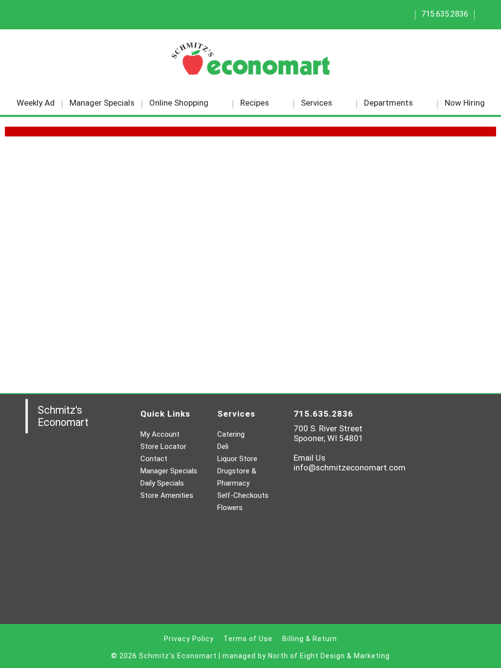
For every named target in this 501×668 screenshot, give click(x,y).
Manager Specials (168, 471)
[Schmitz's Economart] (251, 62)
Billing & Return (309, 639)
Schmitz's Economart (63, 416)
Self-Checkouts (243, 495)
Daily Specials (162, 483)
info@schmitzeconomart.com (350, 467)
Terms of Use (248, 639)
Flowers (230, 507)
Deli (222, 446)
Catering (231, 434)
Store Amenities (166, 495)
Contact (153, 458)
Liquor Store (237, 458)
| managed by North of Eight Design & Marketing (304, 656)
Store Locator (163, 446)
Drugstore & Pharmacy (236, 477)
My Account (160, 434)
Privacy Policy (189, 639)
